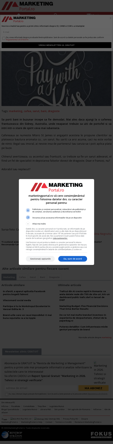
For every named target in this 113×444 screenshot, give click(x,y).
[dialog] (56, 222)
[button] (56, 224)
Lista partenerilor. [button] (60, 238)
